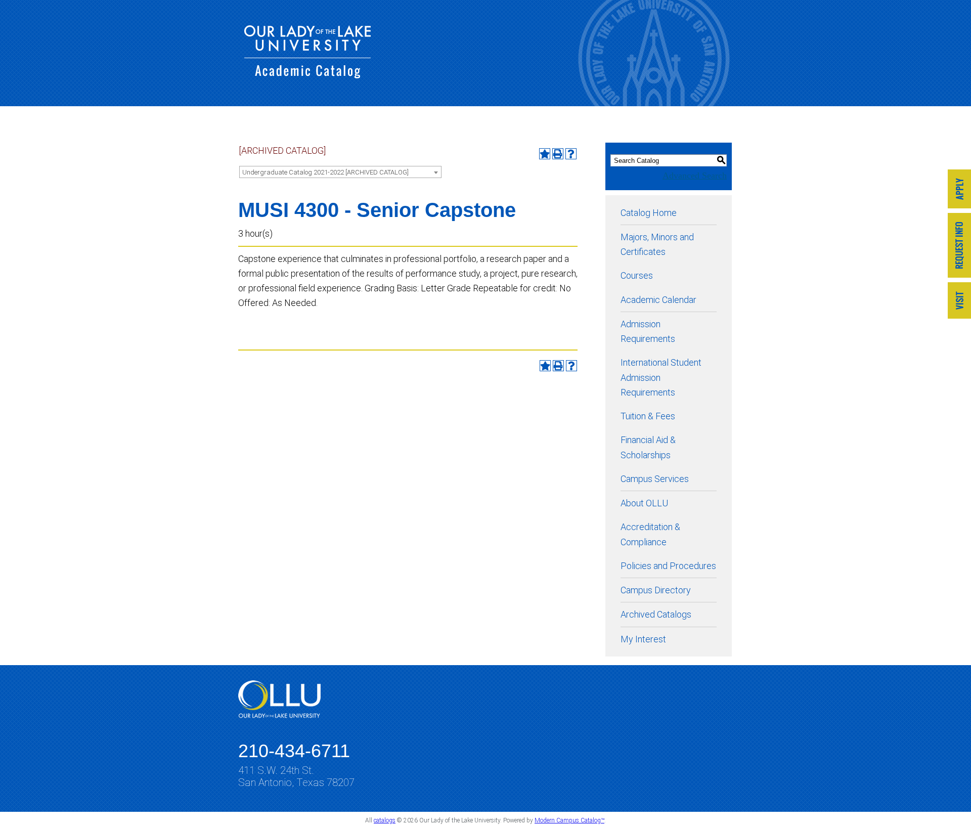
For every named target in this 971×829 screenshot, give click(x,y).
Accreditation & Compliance (650, 534)
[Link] (959, 189)
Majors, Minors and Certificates (657, 244)
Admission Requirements (648, 331)
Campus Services (655, 478)
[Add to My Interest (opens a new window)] (544, 153)
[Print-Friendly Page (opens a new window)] (557, 153)
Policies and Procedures (668, 565)
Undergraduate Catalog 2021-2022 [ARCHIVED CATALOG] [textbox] (325, 172)
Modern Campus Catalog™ (569, 820)
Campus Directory (656, 590)
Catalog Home (649, 212)
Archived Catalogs (656, 614)
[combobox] (340, 172)
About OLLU (644, 503)
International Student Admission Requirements (661, 377)
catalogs (384, 820)
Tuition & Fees (648, 416)
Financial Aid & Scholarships (648, 447)
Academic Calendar (658, 299)
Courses (637, 275)
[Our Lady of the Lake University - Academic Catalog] (307, 75)
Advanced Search (695, 175)
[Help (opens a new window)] (571, 153)
